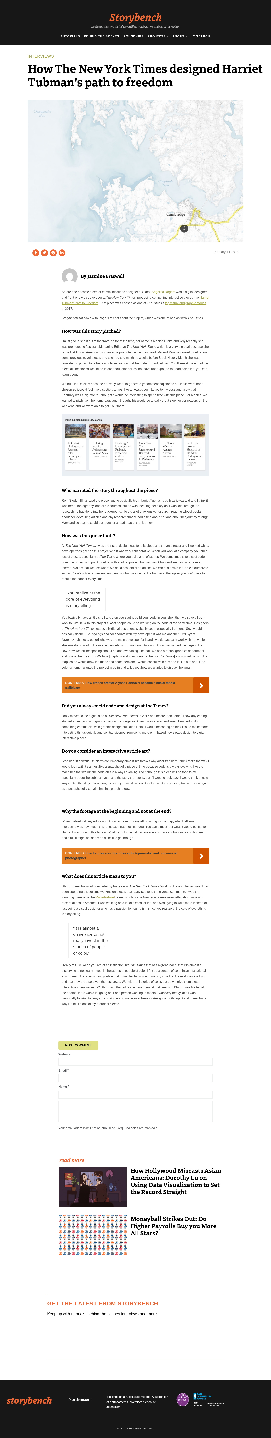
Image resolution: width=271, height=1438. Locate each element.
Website (64, 1054)
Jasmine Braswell (106, 276)
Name (63, 1086)
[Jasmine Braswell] (70, 276)
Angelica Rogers (163, 292)
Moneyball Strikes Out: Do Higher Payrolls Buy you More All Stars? (173, 1225)
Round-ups (133, 36)
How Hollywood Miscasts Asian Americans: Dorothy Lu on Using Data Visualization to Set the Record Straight (176, 1181)
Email (63, 1070)
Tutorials (70, 36)
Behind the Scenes (101, 36)
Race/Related (105, 897)
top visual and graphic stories (185, 303)
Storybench (135, 17)
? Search (201, 36)
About (178, 36)
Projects (157, 36)
